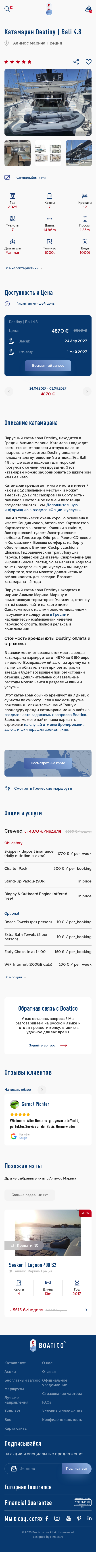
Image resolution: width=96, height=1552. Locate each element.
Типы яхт (12, 1411)
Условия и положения (62, 1411)
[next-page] (42, 1089)
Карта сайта (15, 1428)
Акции (10, 1372)
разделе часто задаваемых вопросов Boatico (45, 715)
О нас (47, 1363)
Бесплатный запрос (22, 1380)
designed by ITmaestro (48, 1536)
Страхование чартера (62, 1394)
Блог (8, 1420)
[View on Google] (14, 1104)
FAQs (46, 1402)
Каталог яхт (15, 1363)
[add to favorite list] (12, 1217)
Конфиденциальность (62, 1420)
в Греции (58, 614)
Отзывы (49, 1372)
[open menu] (8, 9)
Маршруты (14, 1389)
